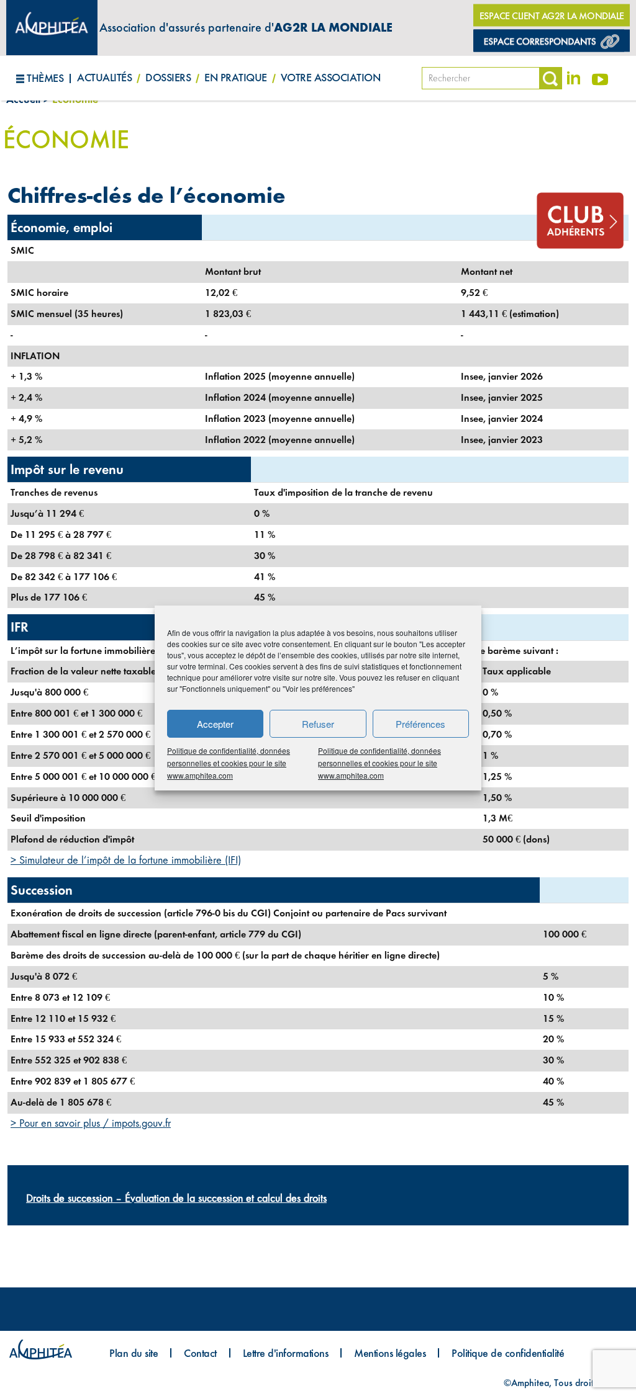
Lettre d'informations (286, 1352)
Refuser (318, 723)
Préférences (420, 723)
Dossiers (168, 77)
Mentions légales (389, 1352)
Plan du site (133, 1352)
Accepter (215, 723)
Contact (200, 1352)
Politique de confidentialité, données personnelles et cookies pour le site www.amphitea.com (228, 763)
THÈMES (45, 77)
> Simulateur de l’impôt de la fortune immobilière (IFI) (126, 860)
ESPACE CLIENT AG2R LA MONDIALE (551, 16)
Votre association (331, 77)
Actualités (104, 77)
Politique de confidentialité (508, 1352)
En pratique (235, 77)
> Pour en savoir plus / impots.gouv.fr (91, 1123)
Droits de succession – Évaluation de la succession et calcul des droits (176, 1198)
